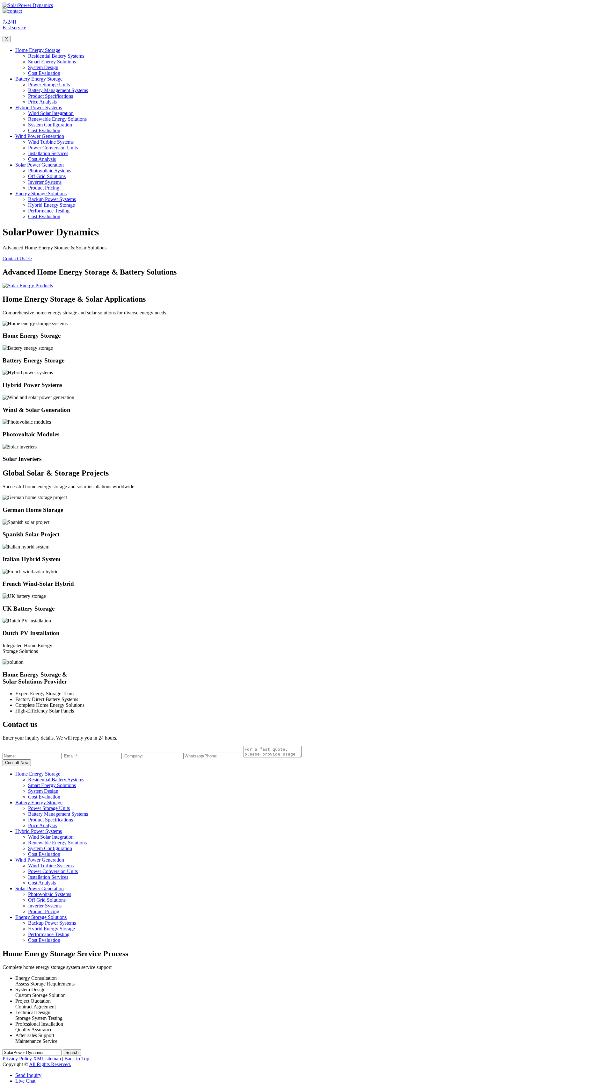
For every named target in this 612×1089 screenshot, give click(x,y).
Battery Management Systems (58, 90)
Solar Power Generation (39, 165)
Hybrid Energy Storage (51, 205)
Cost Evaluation (44, 73)
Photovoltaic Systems (49, 170)
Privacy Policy (17, 1058)
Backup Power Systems (52, 199)
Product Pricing (43, 187)
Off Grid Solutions (47, 176)
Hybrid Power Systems (38, 107)
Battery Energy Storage (38, 79)
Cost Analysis (42, 159)
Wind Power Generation (39, 136)
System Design (43, 67)
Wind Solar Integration (51, 113)
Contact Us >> (17, 258)
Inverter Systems (45, 182)
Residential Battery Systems (56, 56)
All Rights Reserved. (50, 1064)
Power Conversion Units (53, 147)
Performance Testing (48, 210)
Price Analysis (42, 101)
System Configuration (50, 124)
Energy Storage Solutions (41, 193)
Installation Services (48, 153)
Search (71, 1052)
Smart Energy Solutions (52, 61)
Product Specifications (50, 96)
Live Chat (25, 1081)
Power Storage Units (49, 84)
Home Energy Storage (37, 50)
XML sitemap (47, 1058)
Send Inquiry (28, 1075)
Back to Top (76, 1058)
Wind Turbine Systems (51, 142)
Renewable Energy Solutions (57, 119)
